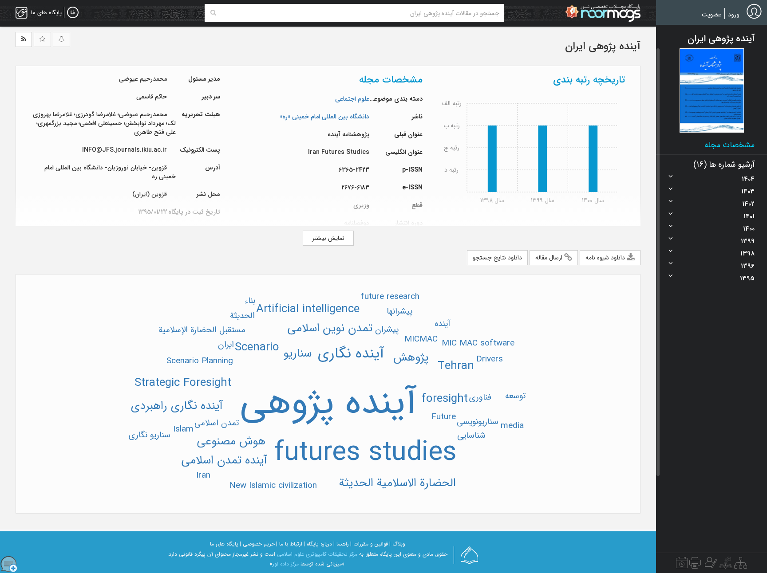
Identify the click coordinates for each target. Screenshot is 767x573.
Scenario (257, 347)
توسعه (515, 396)
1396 (748, 266)
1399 (748, 241)
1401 (749, 216)
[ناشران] (695, 565)
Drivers (489, 359)
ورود (733, 15)
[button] (712, 90)
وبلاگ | (397, 544)
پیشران (387, 329)
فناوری (480, 397)
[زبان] (73, 13)
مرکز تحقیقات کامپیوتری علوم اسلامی (317, 554)
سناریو (297, 354)
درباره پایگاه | (318, 544)
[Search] (213, 13)
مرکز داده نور (286, 564)
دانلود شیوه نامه (606, 258)
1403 (748, 191)
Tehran (456, 366)
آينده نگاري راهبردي (177, 406)
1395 (747, 278)
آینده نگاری (351, 353)
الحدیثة (242, 315)
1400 (749, 229)
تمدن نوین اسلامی (329, 328)
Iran (203, 475)
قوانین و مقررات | (369, 544)
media (512, 425)
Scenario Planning (199, 361)
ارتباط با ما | (289, 544)
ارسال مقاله (549, 258)
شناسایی (471, 435)
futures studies (365, 453)
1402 (748, 204)
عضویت (711, 15)
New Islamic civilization (273, 485)
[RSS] (24, 39)
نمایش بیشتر (328, 238)
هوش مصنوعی (231, 441)
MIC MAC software (478, 343)
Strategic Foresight (182, 383)
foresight (445, 399)
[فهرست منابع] (740, 565)
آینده (443, 323)
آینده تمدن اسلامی (224, 460)
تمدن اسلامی (216, 423)
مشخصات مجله (729, 145)
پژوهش (410, 358)
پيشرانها (399, 311)
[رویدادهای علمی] (682, 565)
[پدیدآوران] (710, 565)
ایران (226, 344)
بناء (250, 300)
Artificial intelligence (308, 309)
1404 (748, 179)
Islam (183, 429)
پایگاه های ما (224, 544)
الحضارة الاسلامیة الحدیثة (397, 483)
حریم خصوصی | (257, 544)
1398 (747, 253)
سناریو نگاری (149, 435)
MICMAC (421, 339)
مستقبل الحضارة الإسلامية (201, 330)
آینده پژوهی (328, 403)
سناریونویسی (477, 421)
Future (443, 417)
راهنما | (341, 544)
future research (390, 296)
